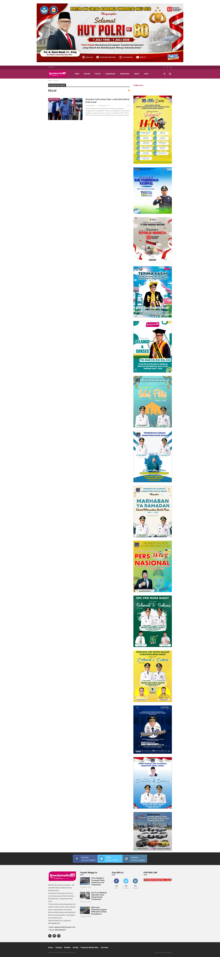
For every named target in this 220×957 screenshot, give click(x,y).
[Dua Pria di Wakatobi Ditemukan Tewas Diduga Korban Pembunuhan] (85, 895)
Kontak (75, 947)
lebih (146, 74)
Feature (87, 74)
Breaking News (54, 99)
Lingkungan (110, 74)
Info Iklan (104, 947)
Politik (97, 74)
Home (77, 74)
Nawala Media (167, 952)
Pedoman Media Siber (90, 947)
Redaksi (67, 947)
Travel (136, 74)
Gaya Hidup (51, 67)
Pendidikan (124, 74)
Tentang (58, 947)
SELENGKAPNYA (54, 923)
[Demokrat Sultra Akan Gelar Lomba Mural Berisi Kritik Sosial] (65, 109)
